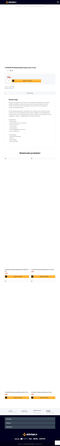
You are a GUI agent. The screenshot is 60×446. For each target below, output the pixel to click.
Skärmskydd (11, 88)
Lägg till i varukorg (27, 80)
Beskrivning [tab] (30, 93)
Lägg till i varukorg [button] (18, 276)
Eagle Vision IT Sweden (29, 444)
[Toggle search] (53, 2)
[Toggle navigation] (2, 2)
